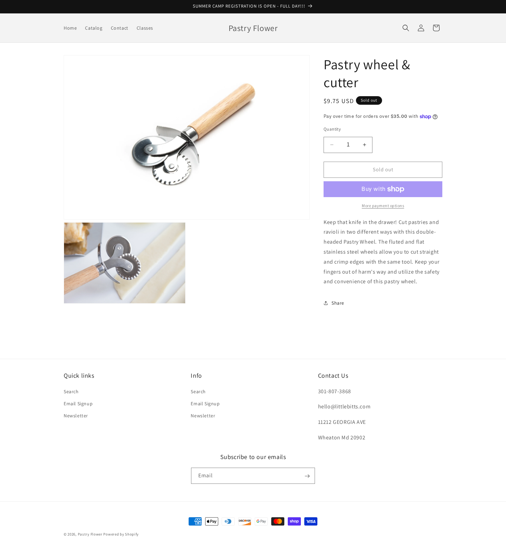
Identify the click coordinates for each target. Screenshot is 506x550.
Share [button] (337, 303)
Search (71, 391)
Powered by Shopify (121, 534)
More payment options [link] (383, 205)
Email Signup (78, 403)
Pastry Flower (90, 534)
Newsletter (76, 415)
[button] (405, 27)
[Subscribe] (307, 476)
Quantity (332, 129)
